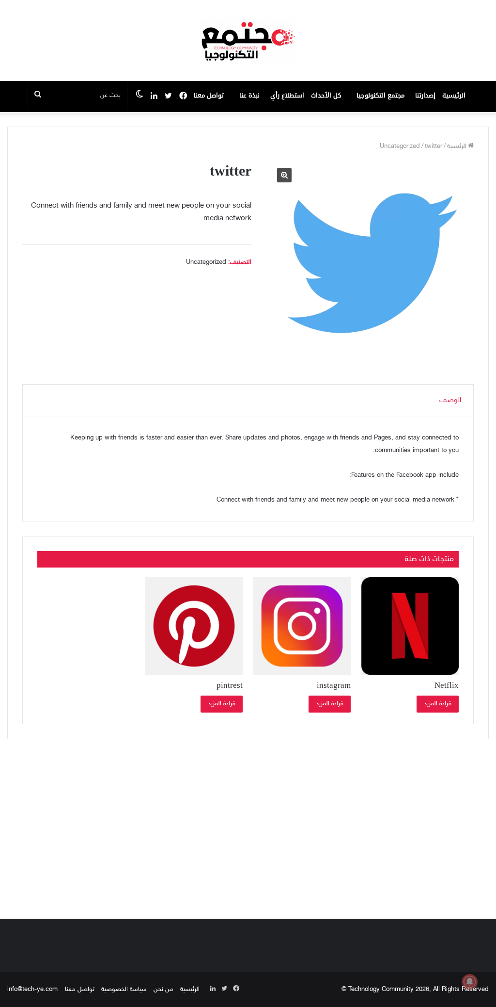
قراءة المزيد (437, 704)
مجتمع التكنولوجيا (380, 95)
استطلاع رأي (287, 95)
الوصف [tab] (450, 400)
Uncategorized (400, 146)
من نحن (163, 989)
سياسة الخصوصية (124, 989)
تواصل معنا (209, 95)
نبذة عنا (249, 95)
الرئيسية (453, 95)
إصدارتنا (425, 95)
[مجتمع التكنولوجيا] (248, 40)
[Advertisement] (248, 826)
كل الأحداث (326, 95)
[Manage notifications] (470, 982)
